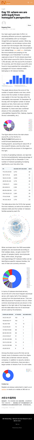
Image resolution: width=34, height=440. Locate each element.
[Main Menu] (31, 2)
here (15, 50)
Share (29, 25)
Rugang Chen (6, 27)
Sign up (17, 424)
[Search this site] (28, 2)
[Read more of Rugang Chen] (4, 23)
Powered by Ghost (17, 427)
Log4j (3, 9)
